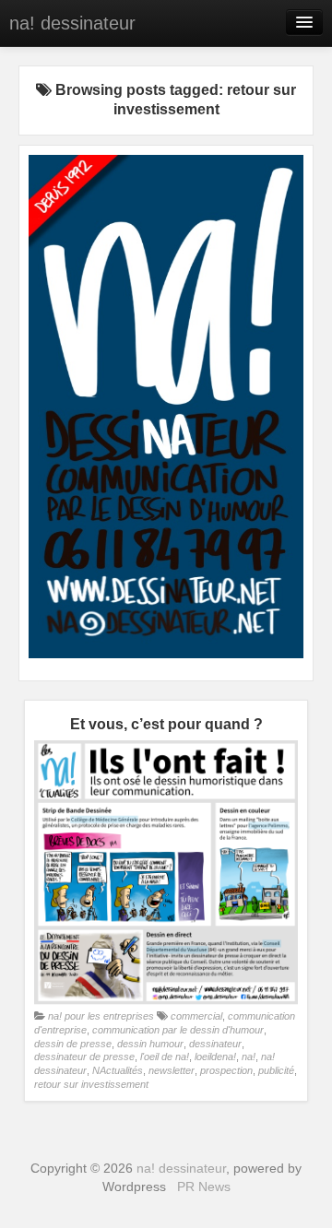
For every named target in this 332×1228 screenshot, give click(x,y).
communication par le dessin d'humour (178, 1029)
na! (248, 1056)
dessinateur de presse (84, 1056)
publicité (276, 1070)
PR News (204, 1186)
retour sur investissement (91, 1084)
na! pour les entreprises (101, 1015)
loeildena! (215, 1056)
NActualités (117, 1070)
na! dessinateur (72, 23)
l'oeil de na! (164, 1056)
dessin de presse (73, 1043)
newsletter (171, 1070)
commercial (196, 1015)
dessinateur (215, 1043)
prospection (226, 1070)
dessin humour (150, 1043)
